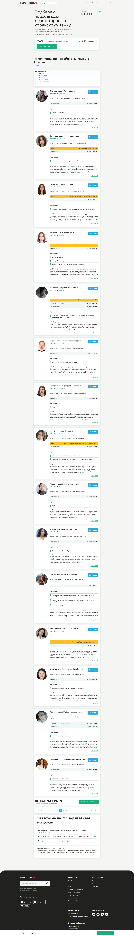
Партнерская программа (75, 889)
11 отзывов (62, 93)
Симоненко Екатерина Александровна (67, 759)
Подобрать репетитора (47, 46)
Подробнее (94, 127)
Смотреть (93, 92)
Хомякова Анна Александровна (64, 529)
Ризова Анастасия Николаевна (63, 574)
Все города (71, 903)
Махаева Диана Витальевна (62, 233)
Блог (87, 2)
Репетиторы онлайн (74, 892)
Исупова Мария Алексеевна (62, 91)
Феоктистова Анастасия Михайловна (66, 669)
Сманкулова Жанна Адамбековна (65, 484)
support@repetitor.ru (74, 913)
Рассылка (95, 886)
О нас (69, 883)
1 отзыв (61, 531)
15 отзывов (62, 388)
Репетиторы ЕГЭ (73, 895)
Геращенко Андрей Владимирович (65, 341)
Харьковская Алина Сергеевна (64, 629)
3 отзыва (61, 343)
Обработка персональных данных (78, 916)
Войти (110, 2)
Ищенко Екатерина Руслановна (64, 288)
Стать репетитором (98, 2)
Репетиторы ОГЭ (73, 901)
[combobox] (47, 3)
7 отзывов (62, 486)
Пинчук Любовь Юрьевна (61, 431)
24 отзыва (62, 187)
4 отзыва (61, 235)
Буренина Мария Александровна (64, 136)
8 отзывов (62, 138)
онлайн (37, 65)
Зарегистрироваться (98, 881)
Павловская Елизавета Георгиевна (65, 386)
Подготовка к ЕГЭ (73, 898)
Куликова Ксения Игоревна (62, 184)
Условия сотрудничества (99, 883)
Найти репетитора (105, 933)
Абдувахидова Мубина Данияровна (66, 712)
